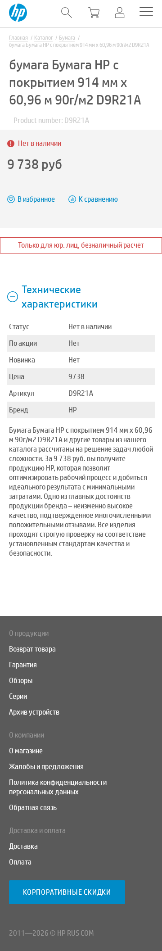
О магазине (26, 751)
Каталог (43, 37)
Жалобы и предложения (46, 766)
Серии (18, 696)
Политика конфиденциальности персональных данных (58, 787)
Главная (18, 37)
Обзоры (20, 680)
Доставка (23, 846)
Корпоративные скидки (67, 892)
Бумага (67, 37)
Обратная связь (33, 807)
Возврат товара (32, 649)
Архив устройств (34, 712)
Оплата (20, 862)
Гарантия (23, 665)
